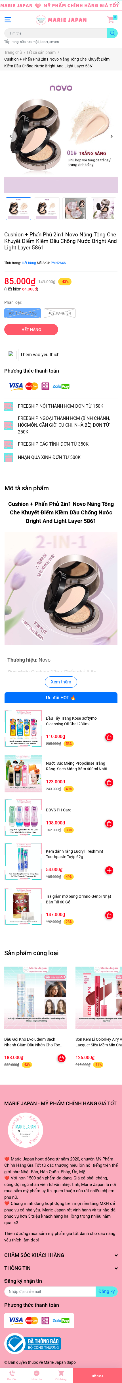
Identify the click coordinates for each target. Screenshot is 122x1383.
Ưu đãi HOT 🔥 (61, 697)
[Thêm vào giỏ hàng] (109, 870)
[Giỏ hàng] (110, 19)
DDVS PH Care (58, 810)
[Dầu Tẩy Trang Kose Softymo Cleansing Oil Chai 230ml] (23, 728)
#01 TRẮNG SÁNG (23, 313)
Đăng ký (106, 1291)
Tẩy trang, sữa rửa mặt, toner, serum (31, 42)
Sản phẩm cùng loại (31, 953)
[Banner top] (61, 6)
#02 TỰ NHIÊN (60, 313)
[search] (112, 33)
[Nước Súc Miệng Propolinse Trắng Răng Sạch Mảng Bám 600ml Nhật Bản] (23, 773)
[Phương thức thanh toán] (39, 386)
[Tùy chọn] (109, 737)
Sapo (71, 1362)
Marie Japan (55, 1362)
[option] (61, 136)
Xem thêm (61, 682)
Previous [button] (10, 136)
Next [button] (111, 136)
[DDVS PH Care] (23, 817)
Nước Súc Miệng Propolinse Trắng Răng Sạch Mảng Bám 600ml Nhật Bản (77, 769)
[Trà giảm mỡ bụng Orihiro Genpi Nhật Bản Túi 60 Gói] (23, 906)
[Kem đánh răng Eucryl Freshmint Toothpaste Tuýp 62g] (23, 861)
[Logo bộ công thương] (32, 1343)
